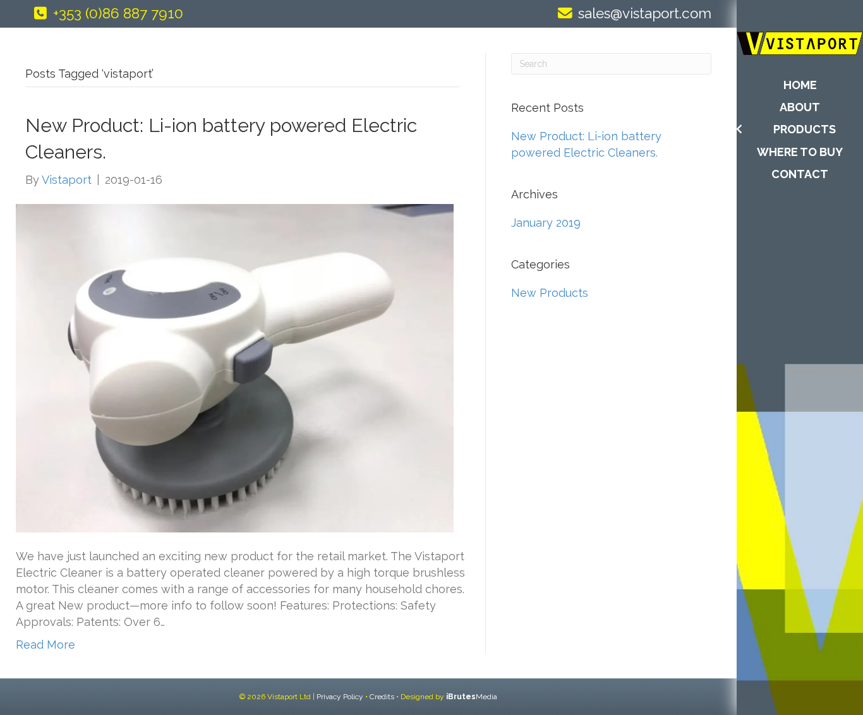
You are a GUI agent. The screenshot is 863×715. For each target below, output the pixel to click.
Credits (382, 696)
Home (800, 85)
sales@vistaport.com (644, 13)
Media (471, 696)
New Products (549, 292)
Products (804, 129)
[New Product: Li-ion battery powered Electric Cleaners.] (235, 366)
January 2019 (546, 222)
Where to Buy (800, 152)
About (800, 107)
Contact (799, 174)
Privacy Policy (340, 696)
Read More (45, 644)
